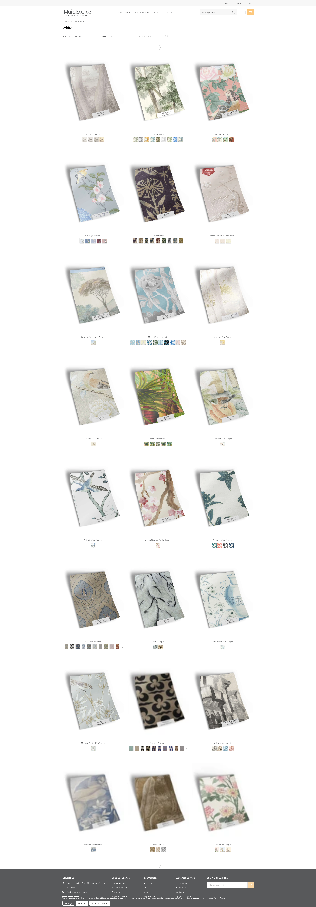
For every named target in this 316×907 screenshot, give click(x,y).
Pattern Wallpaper (142, 12)
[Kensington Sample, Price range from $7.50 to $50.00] (93, 186)
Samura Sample (158, 229)
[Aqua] (131, 742)
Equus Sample (158, 635)
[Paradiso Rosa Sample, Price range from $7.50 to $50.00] (93, 795)
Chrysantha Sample (223, 838)
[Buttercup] (143, 336)
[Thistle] (93, 234)
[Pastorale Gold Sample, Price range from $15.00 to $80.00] (222, 288)
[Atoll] (138, 336)
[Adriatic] (214, 539)
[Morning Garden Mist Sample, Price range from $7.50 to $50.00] (93, 694)
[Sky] (132, 336)
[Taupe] (84, 133)
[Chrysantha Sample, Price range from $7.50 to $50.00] (222, 795)
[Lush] (169, 133)
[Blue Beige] (77, 640)
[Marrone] (219, 742)
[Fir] (155, 336)
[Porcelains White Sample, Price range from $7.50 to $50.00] (222, 592)
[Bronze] (152, 843)
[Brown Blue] (89, 640)
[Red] (117, 640)
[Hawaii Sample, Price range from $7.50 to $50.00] (158, 795)
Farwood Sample (158, 127)
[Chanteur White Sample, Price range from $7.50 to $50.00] (222, 491)
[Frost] (81, 234)
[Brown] (176, 742)
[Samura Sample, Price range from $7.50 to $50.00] (158, 186)
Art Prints (158, 12)
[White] (93, 539)
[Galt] (228, 234)
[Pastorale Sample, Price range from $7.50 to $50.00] (93, 85)
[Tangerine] (146, 437)
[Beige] (140, 234)
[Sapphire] (180, 133)
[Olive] (106, 640)
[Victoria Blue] (87, 234)
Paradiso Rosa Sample (93, 838)
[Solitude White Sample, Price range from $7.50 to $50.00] (93, 491)
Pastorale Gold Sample (222, 330)
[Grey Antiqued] (96, 133)
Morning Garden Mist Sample (93, 736)
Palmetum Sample (158, 432)
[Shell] (177, 336)
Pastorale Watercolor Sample (93, 330)
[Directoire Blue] (149, 336)
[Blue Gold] (146, 234)
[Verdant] (135, 133)
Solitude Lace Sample (93, 432)
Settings (68, 903)
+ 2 (122, 641)
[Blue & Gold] (153, 742)
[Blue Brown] (165, 742)
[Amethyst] (135, 234)
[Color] (93, 336)
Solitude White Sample (93, 533)
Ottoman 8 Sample (93, 635)
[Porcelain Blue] (175, 133)
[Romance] (99, 234)
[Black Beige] (148, 742)
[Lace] (217, 234)
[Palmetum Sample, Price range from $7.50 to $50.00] (158, 389)
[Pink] (111, 640)
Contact (226, 3)
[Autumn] (146, 133)
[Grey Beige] (100, 640)
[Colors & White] (94, 640)
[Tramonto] (231, 742)
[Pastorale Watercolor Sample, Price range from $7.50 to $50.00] (93, 288)
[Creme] (219, 133)
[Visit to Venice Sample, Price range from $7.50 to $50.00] (222, 694)
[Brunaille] (158, 843)
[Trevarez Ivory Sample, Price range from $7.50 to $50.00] (222, 389)
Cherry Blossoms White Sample (158, 533)
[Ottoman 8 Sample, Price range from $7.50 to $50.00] (93, 592)
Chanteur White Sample (222, 533)
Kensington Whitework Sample (222, 229)
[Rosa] (93, 843)
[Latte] (104, 234)
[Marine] (166, 336)
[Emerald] (163, 234)
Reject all (82, 903)
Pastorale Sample (93, 127)
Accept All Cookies (99, 903)
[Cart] (250, 12)
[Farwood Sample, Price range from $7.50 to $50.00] (158, 85)
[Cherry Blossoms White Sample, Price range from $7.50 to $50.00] (158, 491)
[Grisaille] (225, 539)
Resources (170, 12)
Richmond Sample (222, 127)
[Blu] (225, 742)
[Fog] (163, 133)
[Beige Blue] (66, 640)
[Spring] (217, 843)
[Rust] (231, 133)
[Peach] (214, 133)
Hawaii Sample (158, 838)
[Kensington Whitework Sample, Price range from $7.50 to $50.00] (222, 186)
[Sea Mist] (169, 437)
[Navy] (231, 539)
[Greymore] (169, 234)
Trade (249, 3)
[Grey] (90, 133)
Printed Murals (124, 12)
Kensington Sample (93, 229)
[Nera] (214, 742)
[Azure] (152, 133)
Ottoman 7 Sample (158, 736)
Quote (238, 3)
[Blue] (152, 234)
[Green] (225, 133)
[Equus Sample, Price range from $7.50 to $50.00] (158, 592)
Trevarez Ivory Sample (223, 432)
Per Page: (102, 36)
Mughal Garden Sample (158, 330)
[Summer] (222, 843)
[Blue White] (83, 640)
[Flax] (160, 336)
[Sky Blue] (175, 234)
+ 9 (186, 742)
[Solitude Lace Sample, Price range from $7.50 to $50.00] (93, 389)
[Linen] (222, 234)
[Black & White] (72, 640)
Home (64, 21)
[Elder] (158, 133)
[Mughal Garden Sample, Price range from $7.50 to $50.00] (158, 288)
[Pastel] (158, 437)
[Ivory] (152, 437)
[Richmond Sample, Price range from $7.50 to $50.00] (222, 85)
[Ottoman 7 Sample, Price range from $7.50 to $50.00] (158, 694)
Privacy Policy (219, 898)
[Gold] (222, 336)
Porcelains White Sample (223, 635)
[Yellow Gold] (180, 234)
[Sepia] (101, 133)
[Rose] (163, 437)
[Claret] (158, 234)
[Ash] (140, 133)
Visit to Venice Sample (223, 736)
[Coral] (219, 539)
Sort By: (67, 36)
